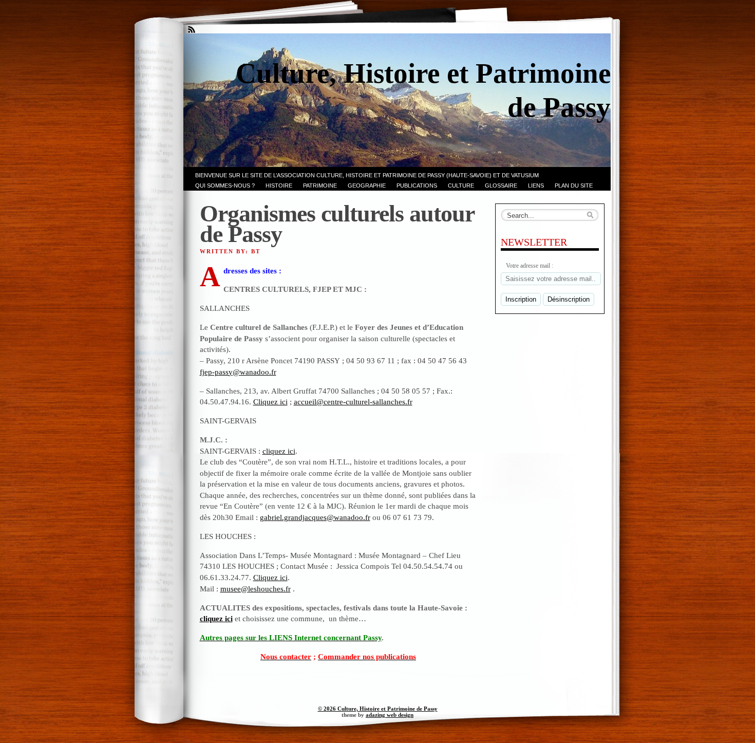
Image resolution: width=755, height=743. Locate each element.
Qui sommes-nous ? (225, 185)
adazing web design (389, 715)
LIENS (536, 185)
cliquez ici (278, 451)
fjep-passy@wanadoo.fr (238, 371)
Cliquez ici (270, 401)
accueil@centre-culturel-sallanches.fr (353, 401)
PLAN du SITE (574, 185)
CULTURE (461, 185)
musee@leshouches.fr (255, 588)
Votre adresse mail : (529, 265)
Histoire (279, 185)
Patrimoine (320, 185)
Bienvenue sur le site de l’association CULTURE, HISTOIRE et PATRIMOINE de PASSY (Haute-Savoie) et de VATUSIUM (367, 175)
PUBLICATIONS (417, 185)
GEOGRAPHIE (367, 185)
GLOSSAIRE (501, 185)
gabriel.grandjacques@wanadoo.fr (315, 517)
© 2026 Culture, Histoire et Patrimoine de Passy (378, 708)
